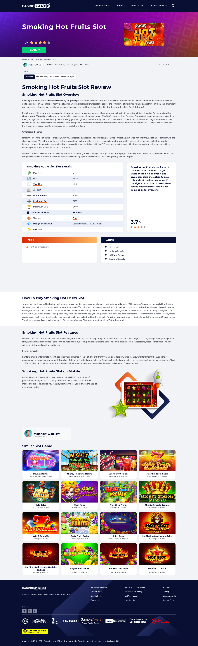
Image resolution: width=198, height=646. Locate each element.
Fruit (75, 218)
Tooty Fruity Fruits (80, 536)
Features (54, 76)
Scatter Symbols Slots (82, 224)
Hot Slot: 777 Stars (157, 568)
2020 (69, 594)
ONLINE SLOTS (137, 6)
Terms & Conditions (99, 587)
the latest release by (62, 100)
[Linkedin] (35, 611)
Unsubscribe (130, 600)
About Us (166, 587)
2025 (39, 594)
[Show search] (173, 6)
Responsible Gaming (133, 591)
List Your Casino (131, 596)
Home (24, 59)
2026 (32, 594)
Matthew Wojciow (36, 65)
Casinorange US (169, 596)
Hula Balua (40, 505)
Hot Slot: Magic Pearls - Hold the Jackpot (41, 568)
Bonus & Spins (168, 600)
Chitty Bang (118, 536)
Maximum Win (40, 207)
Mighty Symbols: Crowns (157, 505)
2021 (63, 594)
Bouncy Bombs (40, 474)
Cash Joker (79, 505)
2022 (57, 594)
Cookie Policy (97, 596)
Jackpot (37, 190)
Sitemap (166, 591)
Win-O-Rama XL (41, 536)
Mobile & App (67, 76)
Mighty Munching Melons (79, 474)
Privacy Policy (97, 591)
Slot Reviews (35, 59)
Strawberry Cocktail (118, 474)
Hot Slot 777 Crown (118, 568)
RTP (35, 178)
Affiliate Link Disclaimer (135, 587)
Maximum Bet (40, 201)
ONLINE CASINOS (102, 6)
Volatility (37, 184)
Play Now (34, 50)
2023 (51, 594)
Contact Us (95, 600)
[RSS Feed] (24, 611)
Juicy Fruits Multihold (157, 474)
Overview (29, 76)
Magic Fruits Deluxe (79, 568)
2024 (45, 594)
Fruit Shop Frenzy (118, 505)
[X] (30, 611)
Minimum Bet (40, 195)
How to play (42, 76)
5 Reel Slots (97, 224)
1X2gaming (77, 212)
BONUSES (121, 6)
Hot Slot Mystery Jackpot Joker (157, 536)
